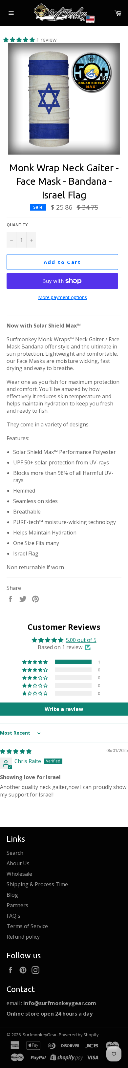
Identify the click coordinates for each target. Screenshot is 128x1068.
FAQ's (13, 915)
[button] (19, 39)
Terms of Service (27, 926)
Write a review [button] (64, 709)
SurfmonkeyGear (40, 1035)
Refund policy (23, 936)
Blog (12, 894)
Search (15, 852)
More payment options (62, 297)
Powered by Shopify (78, 1035)
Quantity (17, 225)
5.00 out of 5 (81, 640)
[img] (16, 751)
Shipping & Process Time (37, 884)
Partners (17, 905)
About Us (18, 863)
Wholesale (19, 873)
